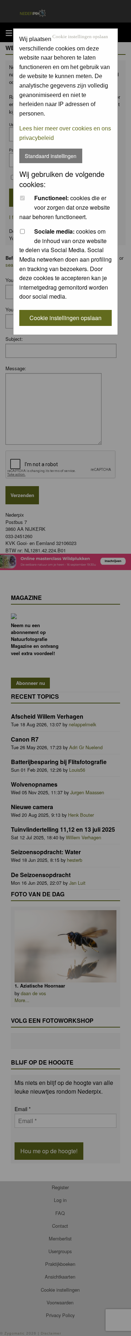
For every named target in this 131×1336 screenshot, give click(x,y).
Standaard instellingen (50, 156)
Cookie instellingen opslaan (80, 37)
